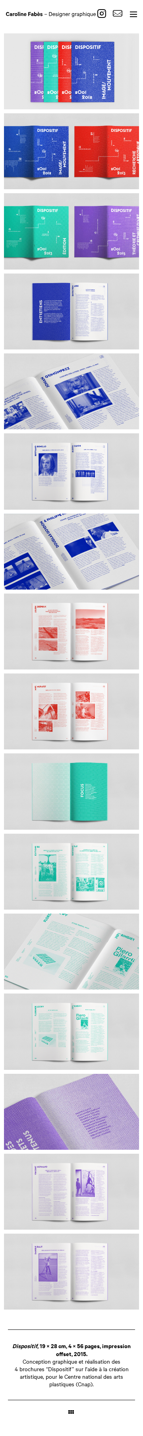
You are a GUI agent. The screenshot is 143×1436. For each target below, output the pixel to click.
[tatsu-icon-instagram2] (103, 13)
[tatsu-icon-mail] (117, 13)
